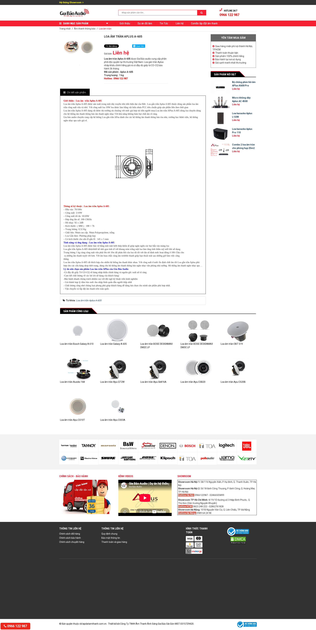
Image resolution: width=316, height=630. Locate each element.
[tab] (74, 92)
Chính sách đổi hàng (69, 533)
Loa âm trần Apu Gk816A (153, 382)
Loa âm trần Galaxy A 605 (113, 344)
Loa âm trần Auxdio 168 (72, 382)
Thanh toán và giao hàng (114, 542)
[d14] (148, 458)
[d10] (108, 458)
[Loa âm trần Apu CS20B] (238, 368)
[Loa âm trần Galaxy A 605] (117, 330)
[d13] (148, 445)
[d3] (247, 445)
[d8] (89, 458)
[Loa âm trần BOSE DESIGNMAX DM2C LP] (158, 330)
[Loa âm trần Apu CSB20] (198, 368)
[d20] (207, 458)
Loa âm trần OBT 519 (232, 344)
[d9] (108, 445)
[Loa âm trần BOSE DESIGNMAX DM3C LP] (198, 330)
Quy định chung (109, 533)
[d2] (227, 458)
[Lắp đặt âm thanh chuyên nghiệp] (74, 12)
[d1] (227, 445)
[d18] (187, 458)
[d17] (187, 445)
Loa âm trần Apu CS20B (233, 382)
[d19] (207, 445)
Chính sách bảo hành (70, 538)
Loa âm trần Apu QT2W (112, 382)
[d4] (247, 458)
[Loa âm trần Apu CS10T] (77, 406)
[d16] (168, 458)
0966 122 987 (16, 626)
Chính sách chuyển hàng (71, 542)
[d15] (168, 445)
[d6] (69, 458)
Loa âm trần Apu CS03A (112, 420)
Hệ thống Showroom (70, 2)
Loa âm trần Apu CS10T (72, 420)
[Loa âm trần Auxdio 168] (77, 368)
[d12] (128, 458)
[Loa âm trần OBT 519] (238, 330)
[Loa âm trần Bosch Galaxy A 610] (77, 330)
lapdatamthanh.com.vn (94, 623)
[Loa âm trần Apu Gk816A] (158, 368)
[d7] (89, 445)
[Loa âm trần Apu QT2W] (117, 368)
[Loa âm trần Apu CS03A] (117, 406)
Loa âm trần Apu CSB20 (193, 382)
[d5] (69, 445)
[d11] (128, 445)
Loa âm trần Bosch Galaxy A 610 (76, 344)
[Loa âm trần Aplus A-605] (79, 64)
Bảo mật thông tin (110, 538)
